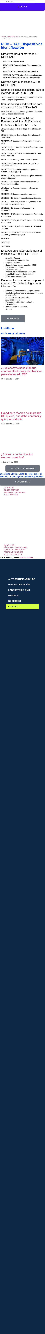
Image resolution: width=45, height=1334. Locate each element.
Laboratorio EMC (19, 590)
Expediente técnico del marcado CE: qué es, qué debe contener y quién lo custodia (21, 416)
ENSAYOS (13, 595)
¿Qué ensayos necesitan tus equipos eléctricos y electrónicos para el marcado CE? (21, 371)
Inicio (3, 36)
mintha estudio (26, 557)
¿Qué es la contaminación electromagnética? (17, 456)
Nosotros (14, 601)
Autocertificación (12, 36)
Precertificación (19, 584)
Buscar (22, 7)
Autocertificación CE (21, 579)
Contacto (14, 606)
